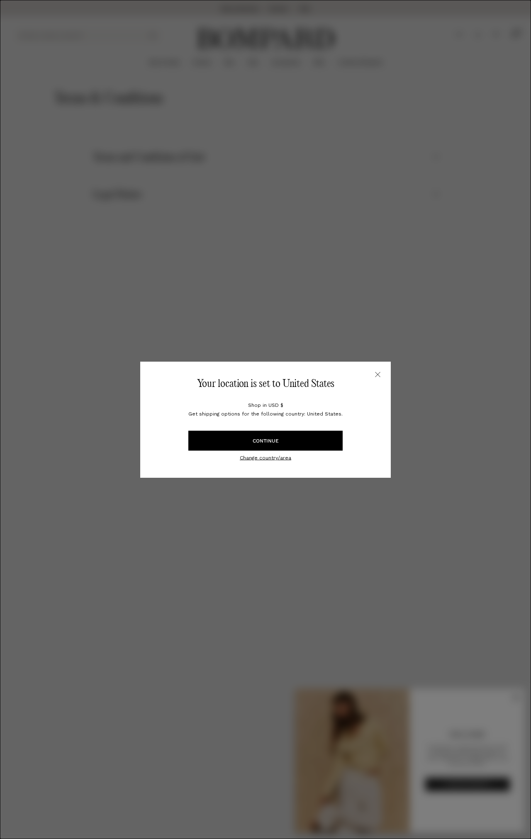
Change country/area (265, 457)
